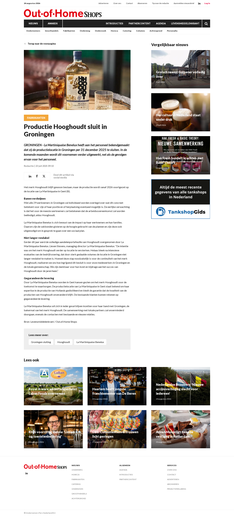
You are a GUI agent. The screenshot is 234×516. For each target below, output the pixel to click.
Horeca (114, 31)
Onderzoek (100, 31)
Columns (140, 31)
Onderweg (85, 31)
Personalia (172, 31)
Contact (129, 3)
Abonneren (142, 3)
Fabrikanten (69, 31)
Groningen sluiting (41, 341)
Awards (53, 23)
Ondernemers (33, 31)
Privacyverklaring (176, 489)
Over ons (117, 3)
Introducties (114, 23)
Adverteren (104, 3)
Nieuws (33, 23)
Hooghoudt (63, 341)
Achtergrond (156, 31)
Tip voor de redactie (160, 3)
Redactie (29, 166)
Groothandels (51, 31)
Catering (127, 31)
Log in (207, 3)
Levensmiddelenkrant (185, 23)
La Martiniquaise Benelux (90, 341)
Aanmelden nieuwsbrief (184, 3)
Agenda (161, 23)
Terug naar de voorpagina (42, 43)
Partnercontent (140, 23)
